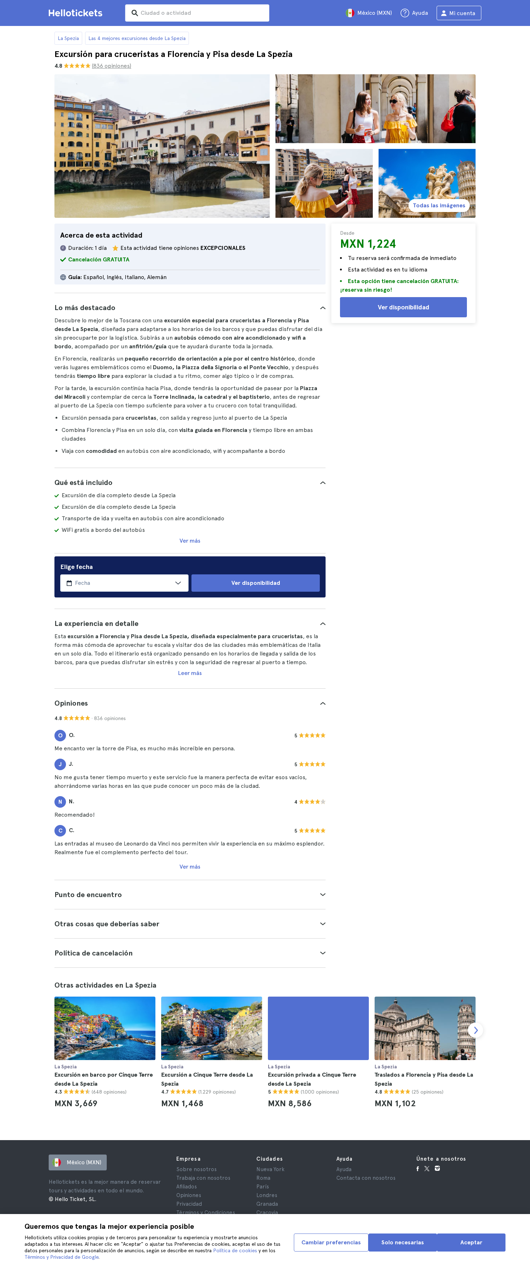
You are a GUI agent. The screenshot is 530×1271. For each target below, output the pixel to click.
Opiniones (188, 1195)
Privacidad (189, 1204)
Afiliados (186, 1186)
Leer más (190, 673)
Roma (263, 1178)
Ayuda (344, 1169)
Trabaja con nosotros (203, 1178)
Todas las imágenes (439, 205)
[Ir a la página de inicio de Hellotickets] (77, 13)
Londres (266, 1195)
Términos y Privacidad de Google (61, 1257)
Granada (267, 1204)
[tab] (190, 307)
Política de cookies (235, 1250)
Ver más (190, 540)
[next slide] (475, 1030)
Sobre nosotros (196, 1169)
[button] (190, 307)
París (262, 1186)
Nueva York (270, 1169)
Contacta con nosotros (366, 1178)
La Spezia (68, 38)
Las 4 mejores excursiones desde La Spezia (137, 38)
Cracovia (267, 1212)
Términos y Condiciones (205, 1212)
